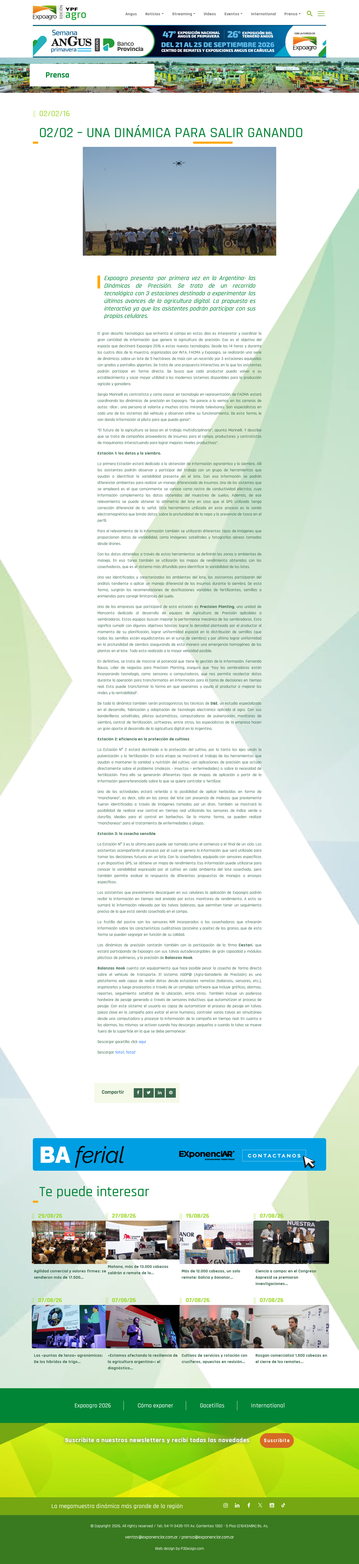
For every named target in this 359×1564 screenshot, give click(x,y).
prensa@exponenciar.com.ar (208, 1537)
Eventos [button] (231, 14)
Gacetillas (212, 1406)
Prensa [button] (291, 14)
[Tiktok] (283, 1505)
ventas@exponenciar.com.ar (152, 1537)
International (263, 14)
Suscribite (277, 1440)
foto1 (119, 1052)
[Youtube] (272, 1505)
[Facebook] (225, 1505)
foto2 (131, 1052)
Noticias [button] (152, 14)
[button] (138, 1093)
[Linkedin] (237, 1505)
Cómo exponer (155, 1406)
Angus (131, 14)
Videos (210, 14)
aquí (142, 1042)
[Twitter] (260, 1505)
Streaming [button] (182, 14)
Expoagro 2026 (92, 1406)
